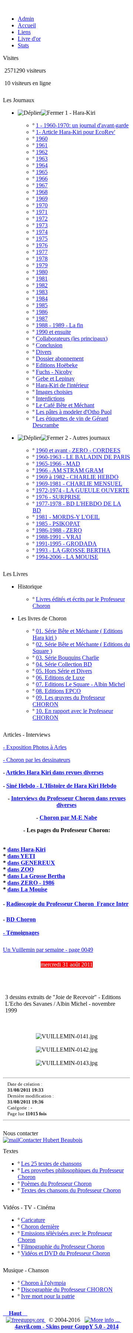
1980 (42, 272)
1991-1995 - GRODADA (66, 543)
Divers (43, 352)
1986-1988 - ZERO (59, 530)
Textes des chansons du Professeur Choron (71, 1190)
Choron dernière (40, 1226)
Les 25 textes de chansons (51, 1163)
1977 (42, 252)
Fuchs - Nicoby (54, 372)
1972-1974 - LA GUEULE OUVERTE (82, 490)
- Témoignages (21, 933)
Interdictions (50, 398)
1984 (42, 298)
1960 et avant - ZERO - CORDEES (78, 450)
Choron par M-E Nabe (68, 817)
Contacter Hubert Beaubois (50, 1140)
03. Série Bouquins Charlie (67, 657)
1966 (42, 178)
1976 (42, 245)
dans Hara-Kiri (26, 849)
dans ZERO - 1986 (30, 883)
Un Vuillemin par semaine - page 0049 (48, 950)
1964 (42, 165)
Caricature (33, 1220)
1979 (42, 265)
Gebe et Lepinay (55, 378)
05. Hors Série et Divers (64, 671)
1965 (42, 172)
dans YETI (21, 856)
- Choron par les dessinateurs (36, 760)
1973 (42, 225)
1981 (42, 278)
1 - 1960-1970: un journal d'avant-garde (82, 125)
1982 (42, 285)
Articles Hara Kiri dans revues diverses (54, 772)
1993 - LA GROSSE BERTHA (73, 550)
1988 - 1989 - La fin (59, 325)
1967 (42, 185)
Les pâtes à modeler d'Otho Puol (74, 412)
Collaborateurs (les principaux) (72, 338)
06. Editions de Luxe (60, 677)
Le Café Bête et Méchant (65, 405)
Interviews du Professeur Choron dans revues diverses (68, 801)
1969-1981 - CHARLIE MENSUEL (79, 483)
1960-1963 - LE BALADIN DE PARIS (83, 457)
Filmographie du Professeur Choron (63, 1246)
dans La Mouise (27, 889)
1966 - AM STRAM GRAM (69, 470)
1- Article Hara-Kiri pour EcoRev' (75, 132)
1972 (42, 218)
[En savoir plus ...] (103, 1320)
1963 (42, 158)
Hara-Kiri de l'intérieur (62, 385)
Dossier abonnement (59, 358)
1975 (42, 238)
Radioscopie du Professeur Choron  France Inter (67, 904)
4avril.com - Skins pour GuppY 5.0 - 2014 (67, 1326)
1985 (42, 305)
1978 (42, 258)
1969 (42, 198)
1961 (42, 145)
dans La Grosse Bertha (36, 876)
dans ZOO (20, 869)
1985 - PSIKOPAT (58, 523)
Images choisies (54, 392)
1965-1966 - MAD (58, 463)
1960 (42, 138)
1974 (42, 232)
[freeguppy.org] (26, 1320)
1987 (42, 318)
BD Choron (21, 919)
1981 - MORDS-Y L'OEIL (68, 517)
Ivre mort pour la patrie (48, 1296)
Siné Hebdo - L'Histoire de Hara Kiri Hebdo (61, 786)
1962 (42, 152)
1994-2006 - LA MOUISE (67, 557)
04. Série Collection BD (64, 664)
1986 (42, 312)
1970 (42, 205)
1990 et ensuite (53, 332)
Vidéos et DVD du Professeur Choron (65, 1253)
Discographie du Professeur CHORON (67, 1289)
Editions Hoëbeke (57, 365)
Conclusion (49, 345)
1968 (42, 192)
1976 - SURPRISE (58, 497)
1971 (42, 212)
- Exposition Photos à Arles (34, 747)
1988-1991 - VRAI (58, 537)
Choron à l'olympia (43, 1283)
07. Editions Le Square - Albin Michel (80, 684)
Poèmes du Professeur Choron (56, 1183)
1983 (42, 292)
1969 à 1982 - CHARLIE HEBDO (77, 477)
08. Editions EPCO (58, 691)
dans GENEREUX (31, 863)
